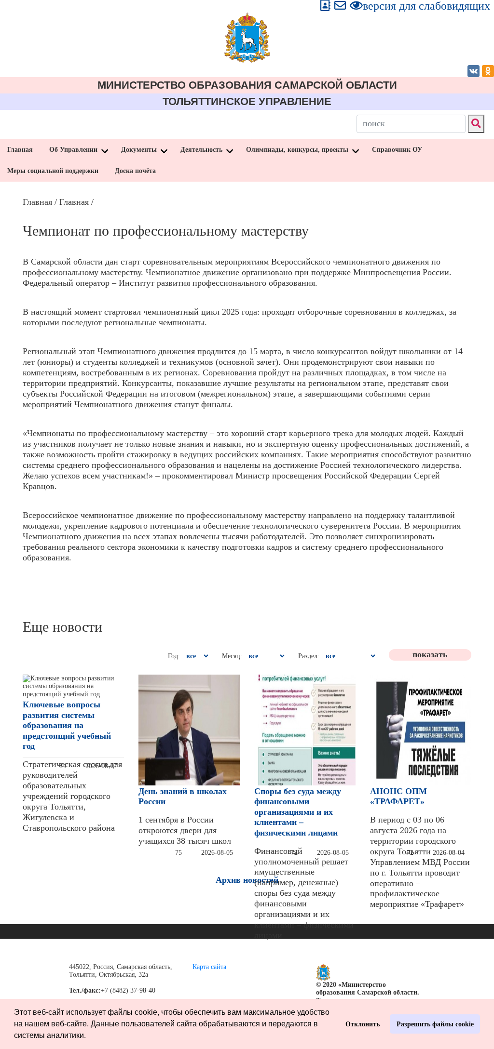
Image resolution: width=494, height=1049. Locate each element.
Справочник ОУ (397, 149)
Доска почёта (135, 170)
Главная (20, 149)
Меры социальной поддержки (52, 170)
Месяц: (232, 656)
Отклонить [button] (362, 1024)
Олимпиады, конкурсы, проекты (297, 149)
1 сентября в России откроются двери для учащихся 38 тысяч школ (184, 830)
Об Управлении (73, 149)
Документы (139, 149)
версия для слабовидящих (426, 6)
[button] (89, 1036)
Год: (174, 656)
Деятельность (201, 149)
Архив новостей (247, 880)
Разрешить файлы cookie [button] (435, 1024)
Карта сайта (209, 966)
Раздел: (308, 656)
